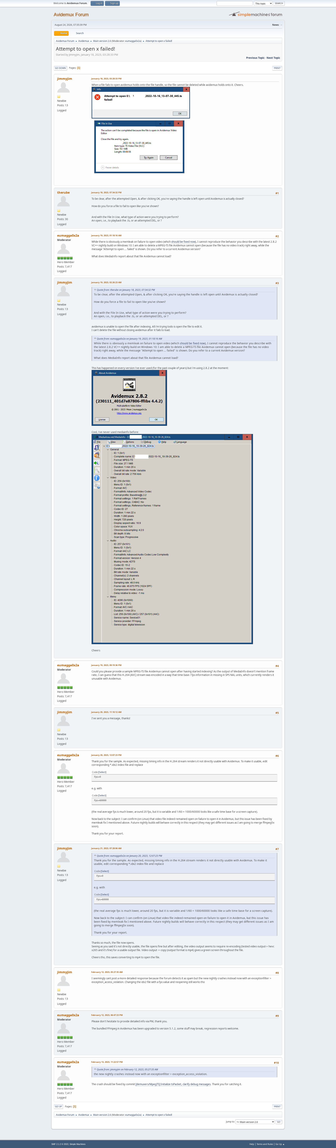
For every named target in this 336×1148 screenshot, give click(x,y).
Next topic (273, 58)
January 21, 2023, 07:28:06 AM (106, 848)
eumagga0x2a (133, 41)
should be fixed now (183, 241)
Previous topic (255, 58)
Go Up (58, 1106)
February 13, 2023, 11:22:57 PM (107, 1061)
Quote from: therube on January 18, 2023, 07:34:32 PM (126, 290)
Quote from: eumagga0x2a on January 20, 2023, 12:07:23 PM (129, 855)
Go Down (60, 68)
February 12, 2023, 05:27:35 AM (107, 972)
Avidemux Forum (71, 14)
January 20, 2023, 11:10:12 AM (106, 712)
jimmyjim (64, 78)
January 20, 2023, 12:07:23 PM (106, 755)
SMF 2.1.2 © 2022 (59, 1144)
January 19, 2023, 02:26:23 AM (106, 282)
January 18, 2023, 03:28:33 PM (106, 78)
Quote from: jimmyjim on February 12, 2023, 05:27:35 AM (127, 1069)
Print (277, 68)
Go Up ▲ (280, 1144)
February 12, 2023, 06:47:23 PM (107, 1015)
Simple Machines (78, 1144)
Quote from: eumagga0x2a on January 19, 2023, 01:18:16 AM (129, 338)
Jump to (230, 1121)
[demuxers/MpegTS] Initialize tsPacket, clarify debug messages (173, 1084)
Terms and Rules (265, 1144)
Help (251, 1144)
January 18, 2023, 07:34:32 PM (106, 192)
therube (63, 192)
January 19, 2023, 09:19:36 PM (106, 665)
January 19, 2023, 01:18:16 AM (106, 235)
